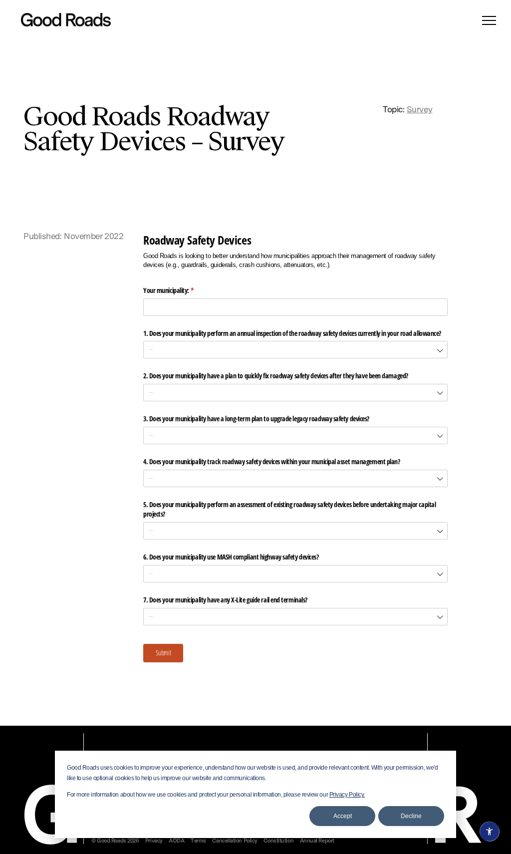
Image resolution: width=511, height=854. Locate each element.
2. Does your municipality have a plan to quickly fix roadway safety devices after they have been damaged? (276, 375)
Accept (342, 816)
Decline (411, 816)
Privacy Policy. (347, 794)
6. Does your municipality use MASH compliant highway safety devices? (230, 557)
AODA (176, 841)
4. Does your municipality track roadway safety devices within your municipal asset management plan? (271, 461)
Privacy (154, 841)
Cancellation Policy (234, 841)
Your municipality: (179, 290)
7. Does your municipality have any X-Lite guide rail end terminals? (225, 599)
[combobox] (295, 349)
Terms (198, 841)
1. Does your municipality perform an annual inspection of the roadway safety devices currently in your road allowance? (292, 333)
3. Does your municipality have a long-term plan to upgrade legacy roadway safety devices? (256, 418)
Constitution (278, 841)
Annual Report (317, 841)
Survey (419, 110)
